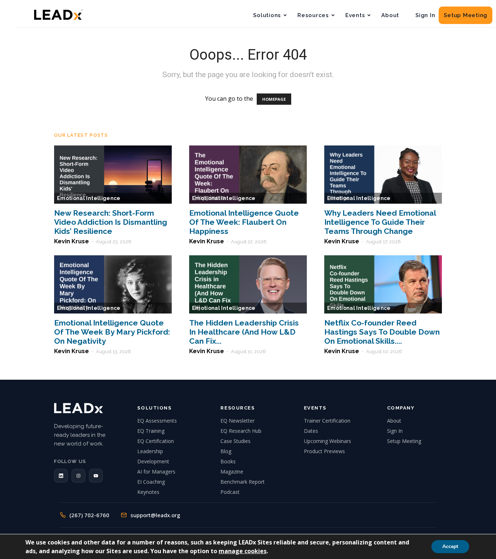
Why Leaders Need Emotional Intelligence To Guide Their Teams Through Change (380, 222)
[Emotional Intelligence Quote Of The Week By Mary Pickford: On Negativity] (113, 284)
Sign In (425, 15)
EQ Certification (155, 441)
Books (228, 461)
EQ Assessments (157, 420)
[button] (61, 476)
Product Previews (324, 451)
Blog (225, 451)
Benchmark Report (242, 481)
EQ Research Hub (240, 430)
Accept (450, 546)
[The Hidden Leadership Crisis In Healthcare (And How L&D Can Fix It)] (248, 284)
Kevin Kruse (71, 241)
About (390, 15)
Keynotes (148, 491)
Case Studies (235, 441)
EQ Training (150, 430)
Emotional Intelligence (89, 198)
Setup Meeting (465, 15)
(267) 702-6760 (89, 515)
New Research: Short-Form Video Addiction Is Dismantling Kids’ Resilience (110, 222)
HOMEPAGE (274, 99)
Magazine (231, 471)
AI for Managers (156, 471)
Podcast (230, 491)
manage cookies (243, 551)
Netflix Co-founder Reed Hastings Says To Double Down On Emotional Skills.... (382, 332)
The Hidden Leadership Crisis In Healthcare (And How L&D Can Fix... (244, 332)
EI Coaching (151, 481)
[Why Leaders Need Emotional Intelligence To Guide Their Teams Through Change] (383, 174)
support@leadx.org (155, 515)
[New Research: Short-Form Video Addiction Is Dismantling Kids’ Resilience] (113, 174)
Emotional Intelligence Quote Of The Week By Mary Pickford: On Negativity (112, 332)
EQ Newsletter (237, 420)
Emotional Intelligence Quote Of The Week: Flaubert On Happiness (244, 222)
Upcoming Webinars (327, 441)
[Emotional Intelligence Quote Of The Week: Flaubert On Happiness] (248, 174)
